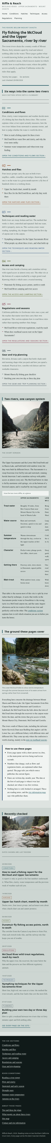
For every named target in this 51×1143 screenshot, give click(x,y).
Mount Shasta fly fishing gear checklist (20, 374)
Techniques (34, 13)
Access (44, 13)
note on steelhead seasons (36, 739)
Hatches (24, 13)
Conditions (14, 13)
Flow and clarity (8, 1081)
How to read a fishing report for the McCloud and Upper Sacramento (22, 873)
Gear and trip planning (14, 354)
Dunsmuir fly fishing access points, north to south (24, 284)
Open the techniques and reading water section (23, 249)
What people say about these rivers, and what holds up (26, 243)
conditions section (35, 610)
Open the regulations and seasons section (24, 341)
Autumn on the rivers (10, 1098)
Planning (18, 18)
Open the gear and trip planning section (23, 384)
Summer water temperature (13, 1094)
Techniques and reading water (19, 215)
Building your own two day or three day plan (22, 378)
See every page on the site (15, 1025)
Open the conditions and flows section (23, 155)
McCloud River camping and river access (21, 288)
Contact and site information (13, 1122)
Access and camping (13, 265)
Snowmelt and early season (13, 1086)
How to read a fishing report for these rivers (22, 135)
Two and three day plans (11, 1110)
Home (4, 13)
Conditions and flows (13, 112)
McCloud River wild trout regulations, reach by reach (26, 327)
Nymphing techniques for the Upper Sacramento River (26, 239)
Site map (5, 1118)
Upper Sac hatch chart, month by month (20, 189)
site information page (37, 792)
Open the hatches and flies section (20, 202)
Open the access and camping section (22, 294)
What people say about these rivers (16, 1114)
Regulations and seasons (16, 308)
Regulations (7, 18)
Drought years (8, 1090)
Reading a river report (11, 1077)
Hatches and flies (11, 169)
